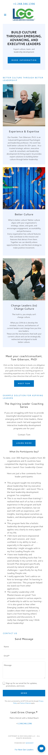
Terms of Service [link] (25, 703)
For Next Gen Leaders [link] (24, 749)
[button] (6, 14)
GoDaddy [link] (30, 743)
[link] (24, 14)
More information (24, 60)
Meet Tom (24, 383)
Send (24, 693)
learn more (24, 443)
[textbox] (24, 646)
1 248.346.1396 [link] (25, 4)
